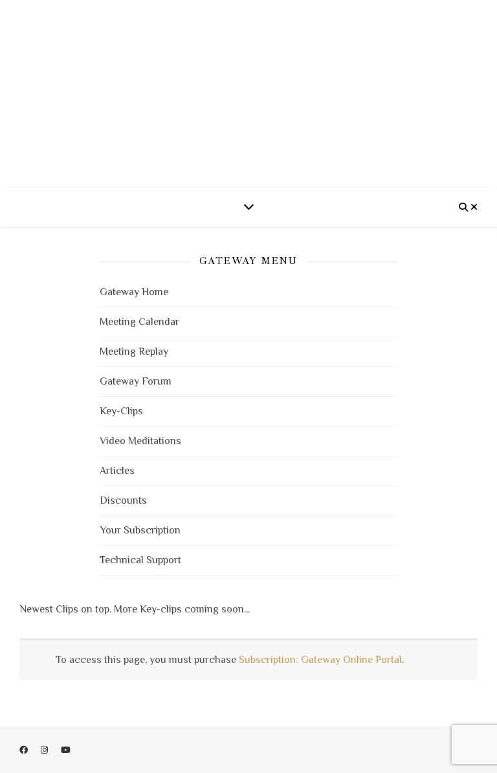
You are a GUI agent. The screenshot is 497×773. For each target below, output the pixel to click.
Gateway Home (134, 292)
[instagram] (45, 750)
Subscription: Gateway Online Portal (320, 660)
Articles (117, 470)
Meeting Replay (134, 351)
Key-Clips (121, 411)
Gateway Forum (135, 381)
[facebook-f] (24, 750)
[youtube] (66, 750)
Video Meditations (140, 441)
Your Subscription (140, 530)
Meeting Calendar (139, 322)
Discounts (123, 500)
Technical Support (140, 560)
